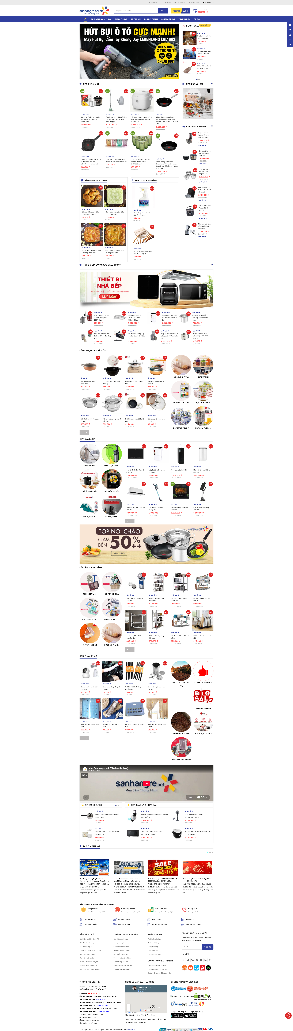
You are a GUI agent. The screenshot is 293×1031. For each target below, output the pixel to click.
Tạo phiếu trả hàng (154, 954)
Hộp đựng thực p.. (181, 428)
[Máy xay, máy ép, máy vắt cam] (112, 454)
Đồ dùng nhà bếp (124, 919)
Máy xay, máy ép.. (111, 466)
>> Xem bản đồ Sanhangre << (92, 1014)
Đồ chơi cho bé (89, 919)
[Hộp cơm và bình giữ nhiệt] (203, 416)
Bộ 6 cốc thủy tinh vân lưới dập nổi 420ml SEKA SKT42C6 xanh (115, 161)
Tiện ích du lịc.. (89, 594)
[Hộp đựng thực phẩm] (181, 416)
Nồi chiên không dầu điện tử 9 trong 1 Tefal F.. (204, 336)
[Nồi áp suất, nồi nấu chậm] (90, 479)
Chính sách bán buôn (121, 947)
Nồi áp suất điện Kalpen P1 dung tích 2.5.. (205, 208)
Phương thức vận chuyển (89, 962)
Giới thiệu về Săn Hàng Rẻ (89, 939)
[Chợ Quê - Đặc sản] (181, 722)
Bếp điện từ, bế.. (111, 491)
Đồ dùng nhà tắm (181, 377)
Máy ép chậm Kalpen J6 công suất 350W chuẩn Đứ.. (132, 335)
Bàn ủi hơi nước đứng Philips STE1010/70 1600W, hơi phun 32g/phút (91, 119)
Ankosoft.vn (131, 1030)
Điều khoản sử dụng (87, 943)
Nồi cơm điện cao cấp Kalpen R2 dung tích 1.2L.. (203, 318)
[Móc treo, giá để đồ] (90, 607)
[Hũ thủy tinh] (203, 365)
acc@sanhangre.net (89, 1017)
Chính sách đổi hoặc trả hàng (90, 969)
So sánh (168, 2)
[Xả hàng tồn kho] (203, 696)
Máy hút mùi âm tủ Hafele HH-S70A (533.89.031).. (101, 318)
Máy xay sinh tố (124, 924)
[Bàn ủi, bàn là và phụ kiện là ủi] (90, 505)
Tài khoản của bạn (154, 939)
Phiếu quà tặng (153, 943)
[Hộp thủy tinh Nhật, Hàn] (203, 390)
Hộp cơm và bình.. (203, 428)
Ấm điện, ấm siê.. (112, 517)
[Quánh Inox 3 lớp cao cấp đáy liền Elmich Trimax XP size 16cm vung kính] (87, 816)
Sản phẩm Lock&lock (181, 759)
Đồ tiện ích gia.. (112, 594)
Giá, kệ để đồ (157, 919)
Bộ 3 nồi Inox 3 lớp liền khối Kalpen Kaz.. (204, 171)
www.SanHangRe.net (89, 1023)
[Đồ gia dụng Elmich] (203, 722)
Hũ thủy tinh (203, 377)
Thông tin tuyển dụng (121, 943)
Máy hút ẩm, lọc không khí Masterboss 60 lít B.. (132, 317)
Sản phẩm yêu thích (203, 683)
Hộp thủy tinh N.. (203, 402)
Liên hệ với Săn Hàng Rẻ (123, 965)
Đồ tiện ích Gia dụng (159, 924)
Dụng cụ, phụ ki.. (111, 619)
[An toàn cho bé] (90, 633)
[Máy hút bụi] (90, 454)
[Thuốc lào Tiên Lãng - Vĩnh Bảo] (181, 671)
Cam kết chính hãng (121, 939)
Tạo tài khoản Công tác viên (158, 969)
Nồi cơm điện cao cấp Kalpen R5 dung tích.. (205, 153)
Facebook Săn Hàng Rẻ (90, 1020)
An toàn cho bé (90, 645)
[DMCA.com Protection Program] (202, 996)
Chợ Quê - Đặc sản (181, 734)
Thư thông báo (153, 950)
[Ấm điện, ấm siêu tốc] (112, 505)
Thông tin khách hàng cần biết (91, 950)
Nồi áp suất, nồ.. (90, 491)
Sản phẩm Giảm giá (121, 954)
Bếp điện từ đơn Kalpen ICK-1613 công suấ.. (204, 190)
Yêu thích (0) (181, 2)
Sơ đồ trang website (121, 962)
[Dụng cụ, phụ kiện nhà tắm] (112, 633)
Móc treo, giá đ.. (89, 619)
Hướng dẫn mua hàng (122, 950)
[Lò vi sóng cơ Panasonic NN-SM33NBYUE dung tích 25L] (133, 833)
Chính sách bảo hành (87, 954)
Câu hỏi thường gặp (87, 958)
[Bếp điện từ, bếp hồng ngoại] (112, 479)
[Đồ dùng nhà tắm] (181, 365)
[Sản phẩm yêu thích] (203, 671)
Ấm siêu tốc (190, 919)
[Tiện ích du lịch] (90, 582)
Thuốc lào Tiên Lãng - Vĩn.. (181, 684)
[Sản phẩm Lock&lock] (181, 747)
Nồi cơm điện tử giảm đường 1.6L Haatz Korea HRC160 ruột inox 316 (116, 119)
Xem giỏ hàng (153, 947)
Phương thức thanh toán (88, 965)
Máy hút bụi (89, 466)
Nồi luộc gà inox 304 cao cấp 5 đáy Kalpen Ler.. (170, 318)
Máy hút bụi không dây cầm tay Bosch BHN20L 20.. (102, 336)
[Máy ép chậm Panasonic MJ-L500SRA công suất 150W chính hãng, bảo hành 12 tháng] (133, 816)
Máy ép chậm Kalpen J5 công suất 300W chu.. (204, 135)
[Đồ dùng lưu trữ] (181, 390)
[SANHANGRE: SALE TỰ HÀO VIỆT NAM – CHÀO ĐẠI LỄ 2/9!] (129, 51)
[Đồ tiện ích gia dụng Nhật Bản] (112, 582)
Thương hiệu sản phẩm (122, 958)
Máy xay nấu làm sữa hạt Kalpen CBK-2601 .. (204, 226)
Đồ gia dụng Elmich (203, 734)
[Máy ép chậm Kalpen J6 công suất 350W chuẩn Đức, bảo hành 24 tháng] (116, 336)
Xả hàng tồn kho (203, 708)
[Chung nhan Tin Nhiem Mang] (182, 996)
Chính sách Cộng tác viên (157, 965)
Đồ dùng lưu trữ (181, 402)
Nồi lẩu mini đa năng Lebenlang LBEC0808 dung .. (169, 336)
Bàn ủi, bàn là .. (90, 517)
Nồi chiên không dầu (193, 924)
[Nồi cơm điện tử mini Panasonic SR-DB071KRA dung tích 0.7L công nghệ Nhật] (177, 833)
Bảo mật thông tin (86, 947)
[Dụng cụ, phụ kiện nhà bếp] (112, 607)
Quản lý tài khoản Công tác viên (159, 973)
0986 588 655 (203, 12)
